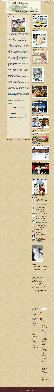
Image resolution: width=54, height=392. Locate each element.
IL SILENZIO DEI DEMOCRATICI (44, 334)
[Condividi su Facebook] (24, 107)
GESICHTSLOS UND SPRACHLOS (44, 354)
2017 (41, 313)
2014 (41, 317)
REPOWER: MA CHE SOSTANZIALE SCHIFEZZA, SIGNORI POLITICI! (40, 230)
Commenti (42, 309)
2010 (41, 321)
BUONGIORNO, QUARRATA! (43, 352)
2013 (41, 318)
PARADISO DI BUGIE (44, 349)
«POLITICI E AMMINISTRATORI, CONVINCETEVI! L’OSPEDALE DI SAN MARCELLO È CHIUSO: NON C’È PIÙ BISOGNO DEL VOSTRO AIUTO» (41, 239)
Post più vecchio (27, 139)
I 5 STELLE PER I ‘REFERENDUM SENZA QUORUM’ (40, 207)
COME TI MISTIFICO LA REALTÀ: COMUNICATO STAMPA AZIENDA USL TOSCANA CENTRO (40, 221)
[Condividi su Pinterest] (25, 107)
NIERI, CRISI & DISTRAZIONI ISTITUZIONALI (44, 361)
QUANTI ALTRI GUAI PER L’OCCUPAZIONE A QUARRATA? (44, 363)
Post (41, 308)
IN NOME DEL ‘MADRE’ (43, 325)
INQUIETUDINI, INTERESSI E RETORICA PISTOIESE (43, 377)
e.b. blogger (12, 107)
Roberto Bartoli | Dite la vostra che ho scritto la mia (35, 347)
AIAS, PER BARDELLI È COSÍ (44, 366)
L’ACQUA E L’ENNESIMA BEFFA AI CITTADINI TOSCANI (41, 203)
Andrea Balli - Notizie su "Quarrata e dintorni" (36, 316)
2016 (41, 314)
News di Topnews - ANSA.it (35, 344)
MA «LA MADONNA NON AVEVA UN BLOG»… (41, 225)
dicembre (43, 322)
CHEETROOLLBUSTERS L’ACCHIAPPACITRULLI (44, 345)
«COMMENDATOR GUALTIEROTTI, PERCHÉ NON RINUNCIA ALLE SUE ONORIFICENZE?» (41, 216)
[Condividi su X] (23, 107)
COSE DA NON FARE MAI (44, 336)
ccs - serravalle (34, 321)
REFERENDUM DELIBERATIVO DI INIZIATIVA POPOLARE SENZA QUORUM (41, 199)
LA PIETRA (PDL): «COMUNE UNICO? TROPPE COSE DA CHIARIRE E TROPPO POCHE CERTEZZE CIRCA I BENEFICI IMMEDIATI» (41, 234)
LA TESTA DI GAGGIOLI (43, 348)
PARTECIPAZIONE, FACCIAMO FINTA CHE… (44, 332)
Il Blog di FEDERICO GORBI (35, 337)
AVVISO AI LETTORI (44, 350)
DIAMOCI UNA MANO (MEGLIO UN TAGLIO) (44, 380)
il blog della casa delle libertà (35, 334)
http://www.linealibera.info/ (35, 278)
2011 (41, 320)
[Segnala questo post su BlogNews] (18, 107)
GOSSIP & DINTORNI (44, 381)
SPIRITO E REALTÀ (44, 357)
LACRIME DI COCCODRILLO (44, 338)
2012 (41, 319)
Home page (18, 139)
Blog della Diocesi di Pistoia (35, 319)
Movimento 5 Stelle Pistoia (35, 341)
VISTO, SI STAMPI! (44, 384)
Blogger (33, 390)
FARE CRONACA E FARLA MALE (44, 358)
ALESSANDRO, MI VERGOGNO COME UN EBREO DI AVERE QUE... (44, 327)
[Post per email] (20, 107)
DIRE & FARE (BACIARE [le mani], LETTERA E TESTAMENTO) (44, 368)
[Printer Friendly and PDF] (10, 104)
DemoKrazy (34, 326)
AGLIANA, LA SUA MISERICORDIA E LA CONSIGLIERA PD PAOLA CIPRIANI (40, 212)
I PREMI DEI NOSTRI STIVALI (44, 371)
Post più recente (9, 139)
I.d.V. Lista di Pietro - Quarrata (35, 331)
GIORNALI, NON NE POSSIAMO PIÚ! (44, 355)
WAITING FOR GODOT (44, 339)
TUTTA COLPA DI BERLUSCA (44, 383)
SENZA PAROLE (44, 343)
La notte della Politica (35, 339)
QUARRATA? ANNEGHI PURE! (44, 330)
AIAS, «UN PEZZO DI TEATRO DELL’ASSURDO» (44, 373)
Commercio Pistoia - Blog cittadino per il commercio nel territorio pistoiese (36, 324)
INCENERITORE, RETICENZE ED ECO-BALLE (44, 341)
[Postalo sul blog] (22, 107)
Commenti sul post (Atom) (12, 141)
